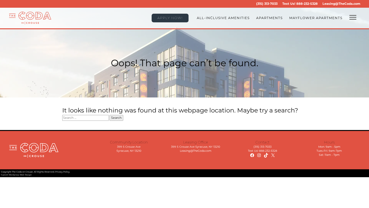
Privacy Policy (62, 171)
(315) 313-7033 (267, 4)
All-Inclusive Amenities (223, 18)
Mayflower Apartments (315, 18)
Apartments (269, 18)
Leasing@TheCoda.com (341, 4)
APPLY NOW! (170, 18)
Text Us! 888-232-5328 (262, 151)
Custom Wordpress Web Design (16, 175)
